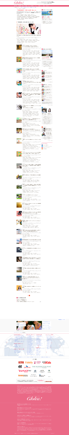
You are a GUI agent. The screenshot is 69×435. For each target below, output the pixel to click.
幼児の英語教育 (37, 53)
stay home (38, 114)
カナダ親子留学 (44, 61)
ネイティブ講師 (49, 22)
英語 (23, 208)
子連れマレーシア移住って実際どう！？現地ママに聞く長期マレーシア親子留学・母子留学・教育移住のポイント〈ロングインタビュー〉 (31, 185)
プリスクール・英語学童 (41, 391)
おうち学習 (35, 114)
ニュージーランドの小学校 (38, 144)
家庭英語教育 (24, 16)
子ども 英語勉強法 (35, 17)
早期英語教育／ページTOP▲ (61, 319)
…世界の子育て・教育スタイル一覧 (31, 354)
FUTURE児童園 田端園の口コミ (23, 430)
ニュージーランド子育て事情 (25, 114)
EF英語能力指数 (37, 16)
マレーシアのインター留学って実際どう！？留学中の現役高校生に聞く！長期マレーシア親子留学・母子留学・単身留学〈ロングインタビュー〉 (31, 165)
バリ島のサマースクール (27, 409)
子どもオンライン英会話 (35, 39)
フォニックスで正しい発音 (37, 423)
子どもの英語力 (25, 40)
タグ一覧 (22, 4)
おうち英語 (34, 53)
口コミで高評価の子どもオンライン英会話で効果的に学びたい (27, 424)
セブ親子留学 (49, 63)
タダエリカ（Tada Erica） (27, 86)
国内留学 (36, 227)
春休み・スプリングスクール (18, 350)
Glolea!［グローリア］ (16, 332)
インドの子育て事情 (29, 339)
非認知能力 (34, 54)
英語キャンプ (30, 39)
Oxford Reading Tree (37, 264)
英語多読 (24, 39)
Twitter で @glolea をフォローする (47, 146)
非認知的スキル (30, 54)
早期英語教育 (23, 8)
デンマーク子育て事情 (29, 345)
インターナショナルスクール (25, 52)
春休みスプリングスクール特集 (47, 66)
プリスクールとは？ (49, 335)
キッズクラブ (37, 353)
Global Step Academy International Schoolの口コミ (22, 427)
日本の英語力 (32, 16)
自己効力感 (37, 66)
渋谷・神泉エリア (44, 102)
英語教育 (28, 227)
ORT (35, 145)
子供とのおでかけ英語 (38, 340)
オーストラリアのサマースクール (21, 408)
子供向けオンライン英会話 (25, 112)
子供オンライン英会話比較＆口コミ (22, 299)
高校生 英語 (26, 18)
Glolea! (17, 8)
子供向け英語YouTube (29, 245)
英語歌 (26, 144)
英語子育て (29, 87)
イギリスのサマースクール (28, 408)
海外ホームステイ (38, 352)
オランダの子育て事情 (29, 341)
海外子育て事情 (30, 112)
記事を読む (30, 61)
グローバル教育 (24, 51)
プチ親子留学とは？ (17, 344)
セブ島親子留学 (16, 339)
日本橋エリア (47, 102)
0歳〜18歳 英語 (28, 16)
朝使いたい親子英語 (38, 341)
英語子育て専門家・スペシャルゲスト (40, 348)
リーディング (37, 113)
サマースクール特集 (47, 65)
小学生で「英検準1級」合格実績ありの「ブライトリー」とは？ (25, 301)
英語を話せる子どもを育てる (20, 19)
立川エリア (50, 102)
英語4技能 (27, 39)
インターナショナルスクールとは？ (50, 336)
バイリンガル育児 (37, 51)
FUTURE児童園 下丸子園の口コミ (42, 429)
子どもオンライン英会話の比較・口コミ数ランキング (25, 391)
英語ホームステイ (32, 227)
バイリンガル (24, 87)
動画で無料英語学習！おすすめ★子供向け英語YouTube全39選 (31, 239)
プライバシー (18, 433)
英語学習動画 (38, 244)
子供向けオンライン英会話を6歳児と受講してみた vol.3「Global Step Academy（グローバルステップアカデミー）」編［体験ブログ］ (31, 277)
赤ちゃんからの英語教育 (25, 54)
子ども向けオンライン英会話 (25, 145)
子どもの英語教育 (19, 16)
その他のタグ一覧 (29, 353)
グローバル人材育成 (38, 52)
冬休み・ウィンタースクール (18, 351)
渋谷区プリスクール (49, 339)
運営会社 (16, 433)
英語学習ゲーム (33, 113)
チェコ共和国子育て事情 (29, 344)
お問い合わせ (28, 433)
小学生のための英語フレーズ (39, 345)
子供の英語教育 (29, 113)
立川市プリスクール (49, 344)
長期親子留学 (28, 171)
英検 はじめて (22, 40)
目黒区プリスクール (49, 341)
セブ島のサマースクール (48, 409)
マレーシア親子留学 (32, 171)
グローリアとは (15, 4)
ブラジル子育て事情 (29, 348)
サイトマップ (19, 4)
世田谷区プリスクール (49, 340)
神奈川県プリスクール (49, 345)
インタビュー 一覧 (50, 140)
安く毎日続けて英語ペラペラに (44, 423)
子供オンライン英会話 (25, 113)
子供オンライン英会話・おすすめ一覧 (47, 23)
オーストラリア (44, 62)
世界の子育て (20, 8)
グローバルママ (38, 349)
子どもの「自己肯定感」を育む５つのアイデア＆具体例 (31, 70)
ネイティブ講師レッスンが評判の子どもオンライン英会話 (24, 420)
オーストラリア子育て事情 (30, 340)
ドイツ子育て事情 (29, 346)
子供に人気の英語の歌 (38, 344)
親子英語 (26, 208)
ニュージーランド (50, 61)
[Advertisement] (29, 310)
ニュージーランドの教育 (35, 112)
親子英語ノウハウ (31, 114)
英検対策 (33, 423)
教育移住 (32, 170)
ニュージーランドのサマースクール (36, 408)
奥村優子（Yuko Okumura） (28, 133)
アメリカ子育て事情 (25, 227)
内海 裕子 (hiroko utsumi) (27, 169)
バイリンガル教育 (33, 51)
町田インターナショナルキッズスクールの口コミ (32, 429)
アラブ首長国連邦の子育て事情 (30, 336)
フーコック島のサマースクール (34, 409)
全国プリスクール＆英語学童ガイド (22, 300)
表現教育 (36, 54)
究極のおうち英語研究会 (27, 207)
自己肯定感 (34, 52)
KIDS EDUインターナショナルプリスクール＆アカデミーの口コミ (36, 427)
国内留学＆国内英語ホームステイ (47, 64)
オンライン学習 (28, 126)
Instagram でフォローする (46, 147)
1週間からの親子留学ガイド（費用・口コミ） (20, 341)
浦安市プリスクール (49, 348)
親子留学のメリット (17, 345)
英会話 (32, 87)
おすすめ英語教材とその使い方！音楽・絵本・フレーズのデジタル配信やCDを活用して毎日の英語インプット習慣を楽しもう (31, 258)
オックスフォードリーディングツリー (34, 265)
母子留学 (30, 170)
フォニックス (33, 144)
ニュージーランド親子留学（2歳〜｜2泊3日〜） (20, 336)
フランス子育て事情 (29, 349)
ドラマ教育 (39, 54)
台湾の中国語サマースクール (41, 409)
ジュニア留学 (18, 40)
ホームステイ (24, 226)
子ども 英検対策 (30, 17)
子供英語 (26, 53)
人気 (49, 21)
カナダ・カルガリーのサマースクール (44, 408)
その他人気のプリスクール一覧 (45, 103)
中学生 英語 (22, 18)
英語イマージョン (28, 51)
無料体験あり (44, 21)
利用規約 (22, 433)
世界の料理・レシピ (38, 354)
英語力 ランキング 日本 (24, 17)
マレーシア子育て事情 (36, 172)
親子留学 (18, 39)
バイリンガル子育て (30, 53)
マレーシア (36, 171)
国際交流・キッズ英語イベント (18, 352)
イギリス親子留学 (44, 63)
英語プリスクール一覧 (46, 325)
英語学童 (24, 53)
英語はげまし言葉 (38, 339)
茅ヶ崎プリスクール (49, 346)
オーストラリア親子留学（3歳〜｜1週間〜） (19, 335)
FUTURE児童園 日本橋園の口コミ (31, 430)
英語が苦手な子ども (31, 18)
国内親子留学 (16, 340)
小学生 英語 (18, 18)
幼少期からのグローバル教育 (36, 87)
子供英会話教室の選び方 (39, 336)
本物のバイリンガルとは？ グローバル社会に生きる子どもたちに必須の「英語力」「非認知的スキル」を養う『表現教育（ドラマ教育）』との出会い (31, 94)
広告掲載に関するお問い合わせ (34, 433)
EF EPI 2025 (18, 17)
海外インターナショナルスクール (30, 172)
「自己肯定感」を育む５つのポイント (31, 82)
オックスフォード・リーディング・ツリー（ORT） (25, 423)
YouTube (33, 245)
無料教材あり (44, 22)
